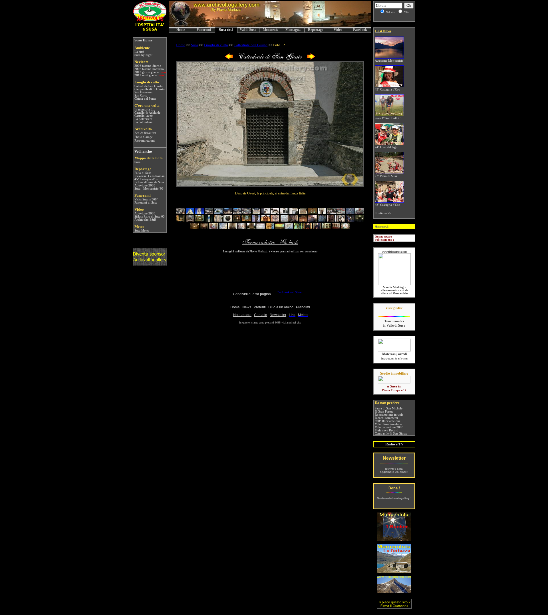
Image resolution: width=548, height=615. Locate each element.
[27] (237, 220)
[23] (199, 220)
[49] (270, 228)
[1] (180, 213)
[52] (298, 228)
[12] (284, 213)
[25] (218, 220)
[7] (237, 213)
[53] (307, 228)
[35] (312, 220)
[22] (190, 220)
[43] (213, 228)
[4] (209, 213)
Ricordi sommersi (386, 417)
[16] (322, 213)
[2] (190, 213)
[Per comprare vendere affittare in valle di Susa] (394, 382)
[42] (204, 228)
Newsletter (394, 458)
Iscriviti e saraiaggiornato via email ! (394, 470)
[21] (180, 220)
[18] (341, 213)
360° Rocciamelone (387, 421)
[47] (251, 228)
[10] (265, 213)
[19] (350, 213)
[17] (331, 213)
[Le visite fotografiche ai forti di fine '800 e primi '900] (394, 571)
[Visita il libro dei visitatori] (394, 606)
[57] (345, 228)
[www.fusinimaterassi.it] (394, 350)
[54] (317, 228)
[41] (194, 228)
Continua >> (383, 213)
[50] (279, 228)
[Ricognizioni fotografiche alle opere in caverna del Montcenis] (394, 539)
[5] (218, 213)
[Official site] (394, 312)
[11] (275, 213)
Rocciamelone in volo (389, 414)
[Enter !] (150, 264)
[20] (359, 213)
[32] (284, 220)
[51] (289, 228)
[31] (275, 220)
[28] (246, 220)
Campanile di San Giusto (391, 433)
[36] (322, 220)
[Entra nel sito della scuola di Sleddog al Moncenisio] (394, 284)
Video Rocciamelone (388, 424)
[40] (359, 220)
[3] (199, 213)
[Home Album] (270, 59)
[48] (260, 228)
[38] (341, 220)
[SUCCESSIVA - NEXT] (311, 59)
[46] (241, 228)
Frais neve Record (386, 430)
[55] (326, 228)
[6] (227, 213)
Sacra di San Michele (388, 408)
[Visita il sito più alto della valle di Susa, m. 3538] (394, 591)
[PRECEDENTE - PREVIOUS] (228, 59)
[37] (331, 220)
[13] (293, 213)
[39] (350, 220)
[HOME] (270, 25)
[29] (256, 220)
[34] (303, 220)
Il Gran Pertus (384, 411)
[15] (312, 213)
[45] (232, 228)
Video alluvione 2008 (389, 427)
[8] (246, 213)
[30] (265, 220)
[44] (223, 228)
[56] (336, 228)
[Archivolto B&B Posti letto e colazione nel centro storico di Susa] (150, 30)
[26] (227, 220)
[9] (256, 213)
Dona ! (394, 488)
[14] (303, 213)
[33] (293, 220)
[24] (209, 220)
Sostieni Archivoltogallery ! (394, 498)
